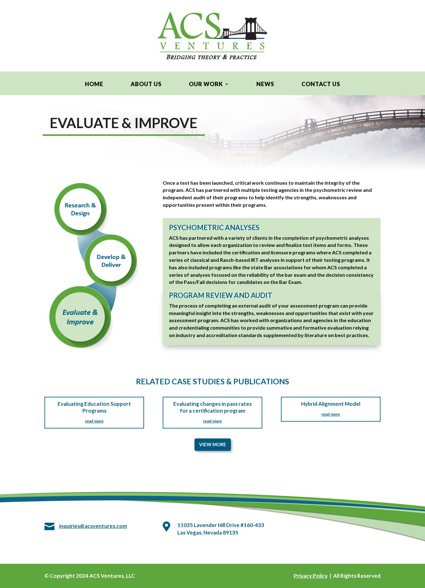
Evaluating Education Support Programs (94, 407)
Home (94, 84)
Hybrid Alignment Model (330, 403)
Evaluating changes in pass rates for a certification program (212, 407)
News (265, 84)
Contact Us (320, 84)
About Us (146, 84)
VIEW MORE (212, 444)
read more (94, 421)
